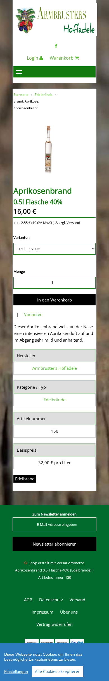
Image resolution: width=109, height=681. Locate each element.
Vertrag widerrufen (54, 624)
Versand (77, 599)
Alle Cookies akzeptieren (57, 671)
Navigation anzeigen (19, 71)
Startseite (21, 94)
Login (33, 58)
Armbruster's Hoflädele (54, 368)
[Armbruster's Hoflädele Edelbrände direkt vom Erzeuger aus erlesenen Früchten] (55, 34)
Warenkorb (62, 58)
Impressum (42, 612)
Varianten (21, 237)
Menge (19, 271)
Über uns (69, 612)
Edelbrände (44, 94)
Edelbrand (25, 478)
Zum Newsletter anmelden (54, 514)
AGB (28, 599)
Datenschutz (51, 599)
